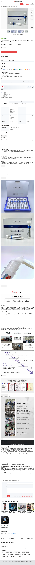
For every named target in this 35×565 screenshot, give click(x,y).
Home (1, 6)
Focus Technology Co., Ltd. (11, 561)
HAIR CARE (10, 535)
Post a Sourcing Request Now (27, 496)
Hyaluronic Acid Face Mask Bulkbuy (16, 556)
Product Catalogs (13, 533)
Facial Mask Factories (9, 552)
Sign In (2, 97)
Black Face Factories (17, 552)
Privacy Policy (31, 561)
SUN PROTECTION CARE (12, 536)
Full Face (3, 552)
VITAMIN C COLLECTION (29, 538)
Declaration (27, 561)
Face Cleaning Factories (25, 552)
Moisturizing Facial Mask (5, 556)
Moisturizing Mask (17, 554)
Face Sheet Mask (10, 554)
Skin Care (12, 6)
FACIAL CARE (11, 538)
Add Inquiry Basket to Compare (18, 34)
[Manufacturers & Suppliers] (17, 1)
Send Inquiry (9, 51)
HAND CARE (27, 536)
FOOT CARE (19, 536)
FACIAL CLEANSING (20, 538)
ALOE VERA (2, 535)
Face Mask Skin (4, 554)
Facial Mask (15, 6)
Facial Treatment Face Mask (26, 554)
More (2, 558)
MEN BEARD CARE (20, 535)
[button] (31, 103)
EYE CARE (2, 538)
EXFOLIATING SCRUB (4, 536)
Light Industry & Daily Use (6, 6)
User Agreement (23, 561)
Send (8, 496)
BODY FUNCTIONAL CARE (29, 535)
